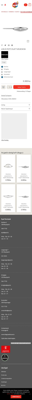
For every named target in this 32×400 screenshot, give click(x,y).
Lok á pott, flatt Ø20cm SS (24, 177)
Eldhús (17, 11)
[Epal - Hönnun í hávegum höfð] (15, 5)
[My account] (5, 5)
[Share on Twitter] (6, 45)
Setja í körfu (22, 87)
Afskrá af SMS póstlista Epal (21, 343)
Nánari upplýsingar (7, 108)
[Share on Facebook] (3, 45)
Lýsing (3, 105)
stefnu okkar (10, 393)
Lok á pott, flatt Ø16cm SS (24, 206)
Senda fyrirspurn (6, 95)
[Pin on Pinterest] (13, 45)
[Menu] (2, 4)
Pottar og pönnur (26, 11)
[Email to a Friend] (9, 45)
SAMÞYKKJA (16, 396)
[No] (30, 394)
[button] (3, 87)
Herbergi (11, 11)
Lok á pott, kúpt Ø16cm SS (8, 177)
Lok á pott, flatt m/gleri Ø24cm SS (8, 206)
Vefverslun (4, 11)
